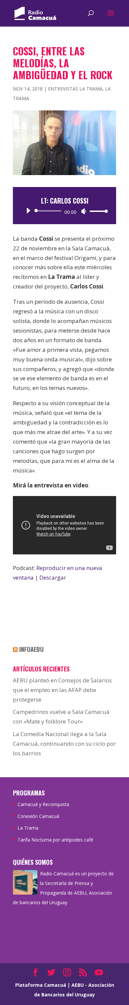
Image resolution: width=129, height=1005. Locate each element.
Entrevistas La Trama (75, 89)
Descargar (52, 577)
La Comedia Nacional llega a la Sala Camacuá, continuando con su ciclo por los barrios (64, 743)
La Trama (28, 828)
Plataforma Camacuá (40, 985)
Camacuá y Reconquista (43, 804)
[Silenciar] (84, 211)
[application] (64, 211)
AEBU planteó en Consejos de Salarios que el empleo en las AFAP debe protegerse (62, 689)
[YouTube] (99, 973)
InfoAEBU (31, 649)
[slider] (97, 211)
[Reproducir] (28, 210)
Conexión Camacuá (38, 816)
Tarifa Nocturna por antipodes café (55, 840)
